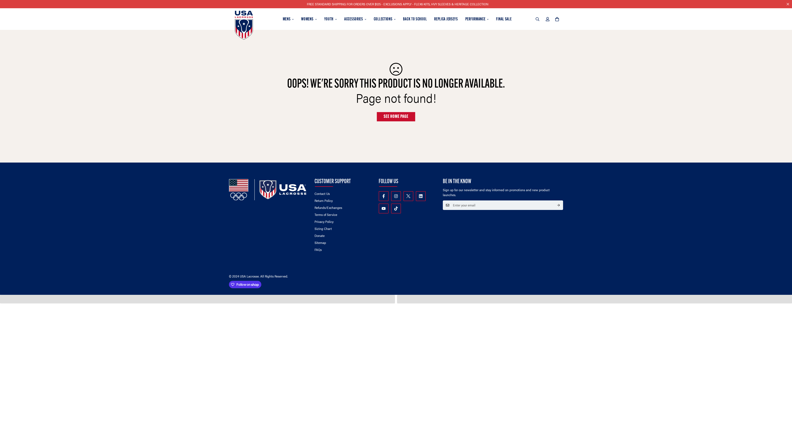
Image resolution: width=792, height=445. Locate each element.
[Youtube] (384, 208)
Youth (329, 19)
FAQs (318, 249)
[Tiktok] (396, 208)
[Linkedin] (421, 196)
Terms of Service (326, 214)
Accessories (353, 19)
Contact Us (322, 193)
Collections (383, 19)
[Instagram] (396, 196)
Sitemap (320, 242)
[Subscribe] (558, 205)
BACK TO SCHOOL (415, 19)
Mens (287, 19)
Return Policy (324, 200)
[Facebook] (384, 196)
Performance (475, 19)
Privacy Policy (324, 221)
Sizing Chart (323, 228)
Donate (320, 235)
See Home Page (396, 116)
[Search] (537, 19)
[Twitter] (408, 196)
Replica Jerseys (446, 19)
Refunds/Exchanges (328, 207)
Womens (307, 19)
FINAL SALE (504, 19)
